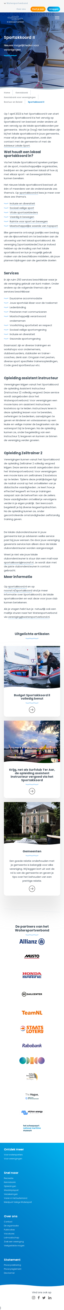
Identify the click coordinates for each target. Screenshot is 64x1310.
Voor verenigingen (13, 1158)
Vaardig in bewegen (22, 217)
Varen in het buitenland (15, 1198)
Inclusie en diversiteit (22, 203)
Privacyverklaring (12, 1265)
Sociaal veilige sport (22, 208)
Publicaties (9, 1229)
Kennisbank (10, 1182)
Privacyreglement (12, 1269)
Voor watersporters (13, 1154)
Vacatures (9, 1233)
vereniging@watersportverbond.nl (29, 617)
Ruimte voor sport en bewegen (29, 221)
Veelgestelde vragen (14, 1245)
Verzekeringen (11, 1194)
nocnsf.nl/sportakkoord (18, 590)
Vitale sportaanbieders (24, 212)
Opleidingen (10, 1186)
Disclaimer (9, 1273)
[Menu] (57, 18)
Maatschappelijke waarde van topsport (34, 226)
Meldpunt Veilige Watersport (18, 1202)
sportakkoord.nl (28, 192)
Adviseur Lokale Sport (17, 145)
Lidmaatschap (11, 1237)
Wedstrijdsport (11, 1190)
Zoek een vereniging (14, 1241)
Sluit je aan (38, 9)
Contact (8, 1221)
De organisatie (11, 1225)
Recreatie (8, 1178)
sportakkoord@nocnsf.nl (18, 562)
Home (7, 92)
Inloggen (53, 9)
